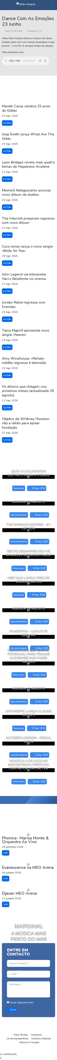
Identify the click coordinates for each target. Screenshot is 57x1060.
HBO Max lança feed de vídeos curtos (29, 580)
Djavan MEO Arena (19, 893)
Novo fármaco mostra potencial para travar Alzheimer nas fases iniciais (28, 656)
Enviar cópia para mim (21, 1002)
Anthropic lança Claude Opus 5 (29, 713)
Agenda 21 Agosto (28, 688)
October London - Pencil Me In (28, 740)
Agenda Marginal (19, 514)
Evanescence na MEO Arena (28, 867)
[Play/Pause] (21, 1049)
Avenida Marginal (18, 541)
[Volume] (35, 1049)
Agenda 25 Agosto (28, 502)
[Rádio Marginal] (25, 4)
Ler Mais (7, 123)
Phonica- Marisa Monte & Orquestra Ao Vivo (25, 840)
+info (5, 852)
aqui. (21, 52)
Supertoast (18, 488)
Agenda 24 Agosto (28, 608)
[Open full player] (7, 1049)
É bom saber (19, 568)
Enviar (13, 1009)
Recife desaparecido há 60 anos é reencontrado (28, 553)
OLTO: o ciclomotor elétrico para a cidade (29, 473)
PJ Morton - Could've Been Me (29, 633)
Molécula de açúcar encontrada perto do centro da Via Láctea (28, 765)
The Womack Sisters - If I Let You (28, 526)
